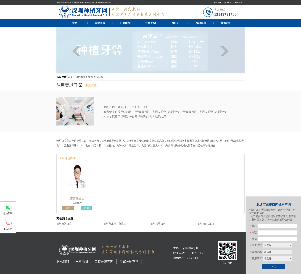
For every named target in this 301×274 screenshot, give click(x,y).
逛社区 (176, 23)
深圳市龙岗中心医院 (114, 223)
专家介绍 (150, 23)
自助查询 (100, 23)
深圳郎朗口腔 (63, 223)
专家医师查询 (129, 261)
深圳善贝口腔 (95, 77)
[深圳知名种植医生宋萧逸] (77, 194)
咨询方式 (228, 2)
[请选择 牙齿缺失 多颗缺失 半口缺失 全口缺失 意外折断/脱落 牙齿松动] (277, 245)
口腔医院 (125, 23)
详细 (68, 208)
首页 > (72, 77)
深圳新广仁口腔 (206, 223)
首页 (74, 23)
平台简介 (217, 2)
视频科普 (201, 23)
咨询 (86, 208)
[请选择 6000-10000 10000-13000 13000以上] (277, 258)
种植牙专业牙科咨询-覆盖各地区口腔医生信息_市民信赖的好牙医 (83, 2)
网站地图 (81, 261)
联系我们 (226, 23)
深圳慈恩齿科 (158, 223)
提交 (274, 266)
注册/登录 (238, 2)
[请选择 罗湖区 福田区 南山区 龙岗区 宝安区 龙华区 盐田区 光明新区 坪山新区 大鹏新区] (277, 252)
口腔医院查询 (103, 261)
